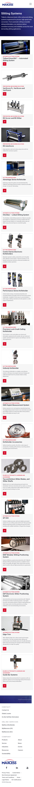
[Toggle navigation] (30, 4)
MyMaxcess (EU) (7, 732)
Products (5, 740)
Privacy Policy (6, 772)
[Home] (8, 4)
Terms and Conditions (8, 777)
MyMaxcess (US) (7, 728)
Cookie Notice (16, 772)
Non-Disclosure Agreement (9, 775)
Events (20, 746)
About (20, 740)
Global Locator (6, 713)
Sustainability (6, 753)
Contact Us (5, 710)
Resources (5, 750)
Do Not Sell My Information (10, 717)
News (20, 743)
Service (4, 743)
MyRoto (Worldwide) (8, 725)
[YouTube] (27, 768)
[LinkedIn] (17, 768)
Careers (20, 750)
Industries (5, 746)
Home (18, 777)
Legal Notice (5, 780)
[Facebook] (6, 768)
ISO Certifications (16, 780)
